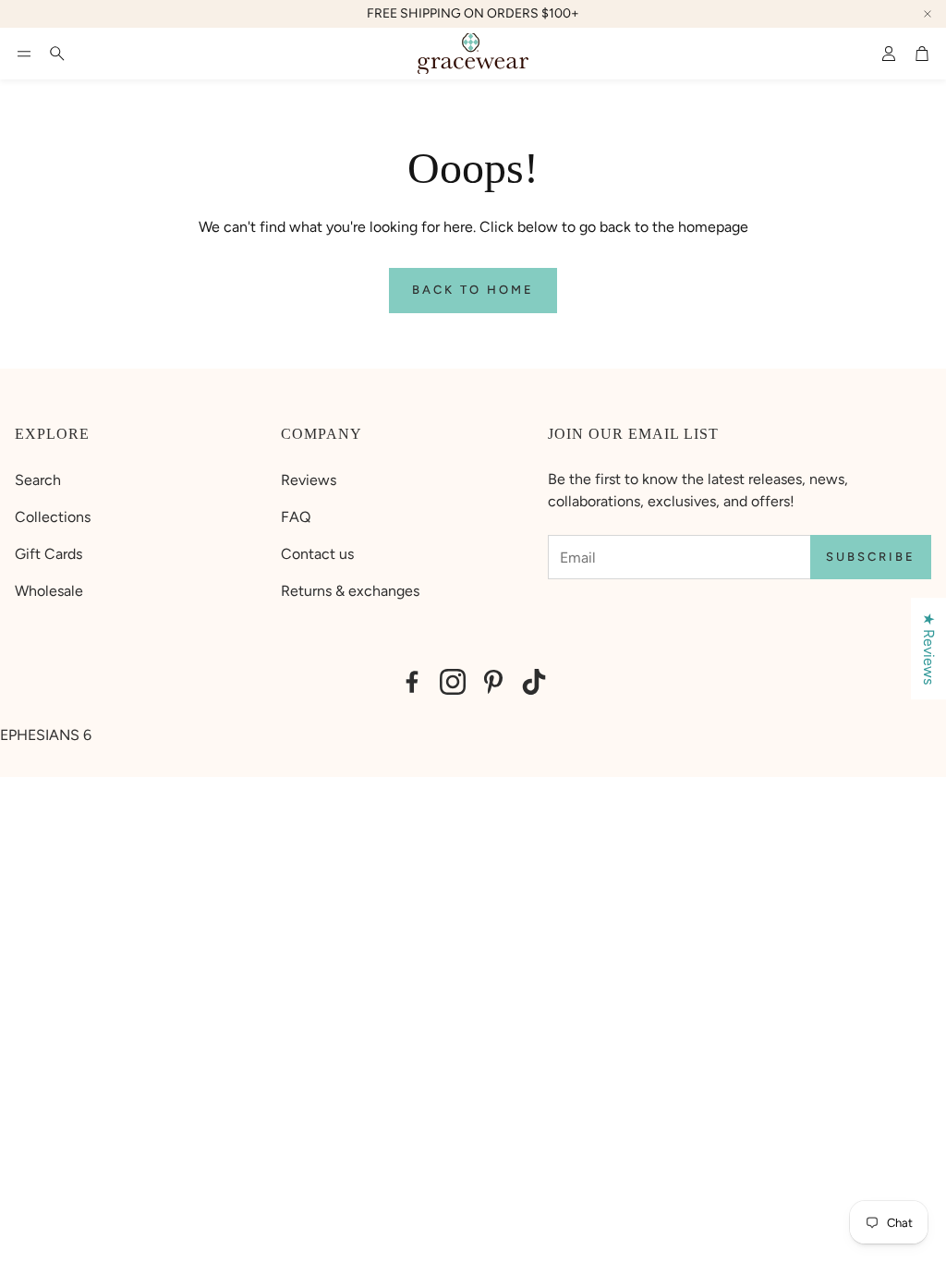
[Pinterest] (493, 682)
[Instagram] (453, 682)
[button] (24, 54)
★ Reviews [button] (929, 649)
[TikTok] (534, 682)
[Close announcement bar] (927, 14)
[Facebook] (412, 682)
